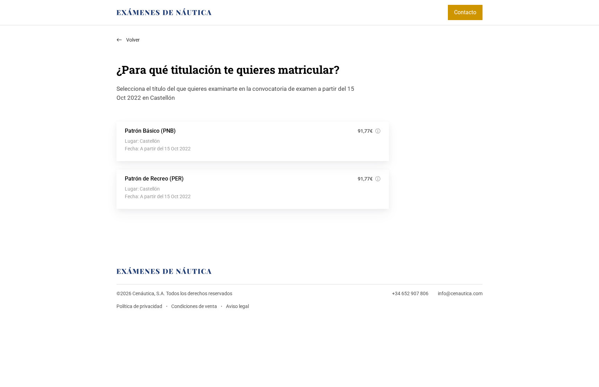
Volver (133, 40)
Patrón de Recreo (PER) (154, 178)
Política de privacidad (139, 306)
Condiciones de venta (194, 306)
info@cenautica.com (460, 294)
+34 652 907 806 (410, 294)
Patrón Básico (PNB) (150, 130)
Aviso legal (237, 306)
